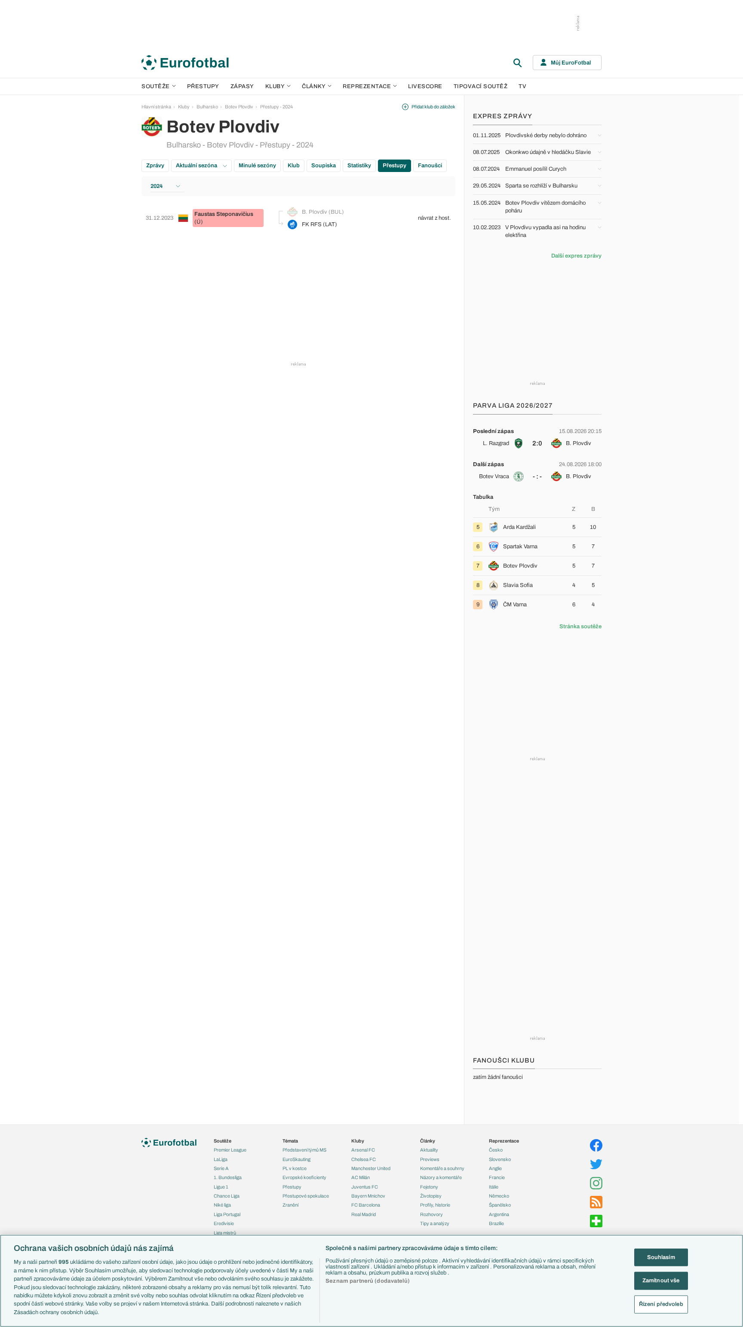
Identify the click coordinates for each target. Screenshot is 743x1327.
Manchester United (370, 1168)
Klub (294, 166)
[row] (537, 437)
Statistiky (359, 166)
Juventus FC (364, 1186)
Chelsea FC (363, 1159)
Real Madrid (363, 1214)
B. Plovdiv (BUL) (323, 212)
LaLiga (220, 1159)
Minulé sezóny (257, 166)
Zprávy (155, 166)
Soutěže (155, 86)
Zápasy (242, 86)
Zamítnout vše (661, 1281)
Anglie (495, 1168)
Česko (496, 1149)
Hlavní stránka (156, 106)
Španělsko (500, 1204)
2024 (156, 186)
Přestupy (203, 86)
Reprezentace (367, 86)
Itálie (493, 1186)
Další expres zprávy (576, 256)
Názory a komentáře (441, 1177)
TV (522, 86)
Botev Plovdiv (239, 106)
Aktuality (429, 1149)
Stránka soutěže (580, 627)
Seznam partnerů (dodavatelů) (367, 1281)
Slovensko (500, 1159)
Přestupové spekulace (305, 1195)
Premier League (230, 1149)
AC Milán (360, 1177)
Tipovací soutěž (481, 86)
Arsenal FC (363, 1149)
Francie (497, 1177)
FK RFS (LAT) (319, 224)
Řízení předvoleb (661, 1304)
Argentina (499, 1214)
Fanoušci (430, 166)
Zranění (290, 1204)
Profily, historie (435, 1204)
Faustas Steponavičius (223, 214)
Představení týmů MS (304, 1149)
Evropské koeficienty (304, 1177)
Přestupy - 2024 (276, 106)
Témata (290, 1140)
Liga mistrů (225, 1232)
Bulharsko (207, 106)
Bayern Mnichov (368, 1195)
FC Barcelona (365, 1204)
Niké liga (222, 1204)
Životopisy (431, 1195)
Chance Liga (226, 1195)
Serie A (221, 1168)
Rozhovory (431, 1214)
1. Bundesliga (228, 1177)
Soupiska (323, 166)
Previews (429, 1159)
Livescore (425, 86)
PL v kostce (294, 1168)
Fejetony (429, 1186)
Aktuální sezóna (197, 166)
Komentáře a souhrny (442, 1168)
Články (427, 1140)
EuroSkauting (296, 1159)
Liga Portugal (227, 1214)
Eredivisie (224, 1223)
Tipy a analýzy (434, 1223)
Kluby (275, 86)
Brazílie (496, 1223)
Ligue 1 (221, 1186)
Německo (499, 1195)
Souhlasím (661, 1257)
